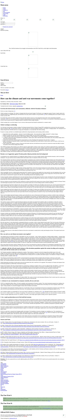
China (2, 375)
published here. (20, 106)
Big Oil (2, 384)
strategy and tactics (4, 379)
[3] (6, 119)
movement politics (4, 382)
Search (2, 82)
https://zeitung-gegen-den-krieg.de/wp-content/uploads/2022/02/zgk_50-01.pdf (39, 346)
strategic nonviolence (5, 381)
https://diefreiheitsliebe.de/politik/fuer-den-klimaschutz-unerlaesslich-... (20, 353)
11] (1, 355)
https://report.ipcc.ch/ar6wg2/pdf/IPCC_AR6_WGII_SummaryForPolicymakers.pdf (20, 334)
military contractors (4, 365)
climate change (4, 367)
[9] (16, 255)
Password (3, 24)
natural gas (3, 386)
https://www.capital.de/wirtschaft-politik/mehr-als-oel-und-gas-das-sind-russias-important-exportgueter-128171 (42, 340)
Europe (2, 370)
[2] (44, 114)
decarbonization (4, 390)
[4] (11, 128)
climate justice (3, 363)
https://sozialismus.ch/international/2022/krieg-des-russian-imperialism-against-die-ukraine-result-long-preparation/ (26, 326)
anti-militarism (3, 364)
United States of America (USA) (7, 376)
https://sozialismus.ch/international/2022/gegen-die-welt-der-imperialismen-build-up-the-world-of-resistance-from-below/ (27, 329)
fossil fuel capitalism (5, 383)
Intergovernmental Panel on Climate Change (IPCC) (11, 374)
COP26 (2, 378)
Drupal (7, 89)
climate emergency (4, 377)
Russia (2, 369)
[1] (14, 111)
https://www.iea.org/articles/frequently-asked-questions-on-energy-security (45, 342)
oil (1, 385)
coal (1, 388)
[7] (1, 342)
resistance (24, 350)
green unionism (4, 371)
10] (1, 352)
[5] (63, 159)
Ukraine (2, 368)
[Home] (2, 2)
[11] (46, 312)
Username (3, 23)
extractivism (3, 389)
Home (2, 95)
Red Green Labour (14, 103)
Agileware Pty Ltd (13, 418)
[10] (43, 291)
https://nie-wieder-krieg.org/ (39, 344)
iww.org (25, 416)
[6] (1, 340)
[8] (12, 241)
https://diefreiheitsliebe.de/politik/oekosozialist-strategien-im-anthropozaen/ (18, 323)
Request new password (8, 26)
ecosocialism (3, 372)
